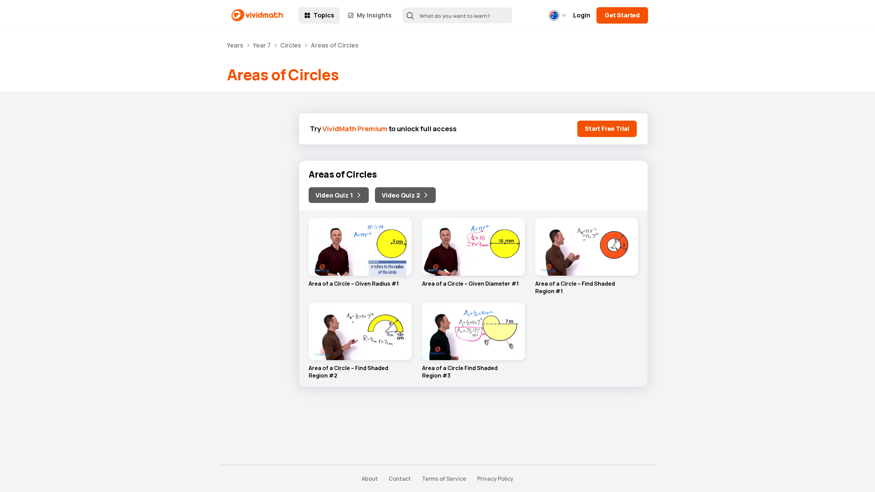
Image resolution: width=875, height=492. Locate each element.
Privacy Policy (495, 479)
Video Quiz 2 (401, 195)
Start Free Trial (607, 128)
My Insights (374, 15)
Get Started (622, 15)
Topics (323, 15)
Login (581, 15)
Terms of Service (444, 479)
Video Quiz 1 (334, 195)
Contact (400, 479)
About (370, 479)
